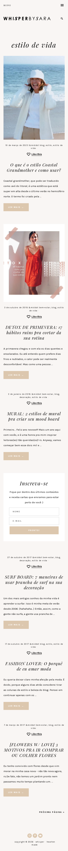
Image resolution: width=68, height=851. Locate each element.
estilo (49, 145)
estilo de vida (39, 397)
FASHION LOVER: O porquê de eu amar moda (33, 666)
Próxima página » (52, 812)
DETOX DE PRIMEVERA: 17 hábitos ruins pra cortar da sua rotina (34, 332)
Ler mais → (16, 207)
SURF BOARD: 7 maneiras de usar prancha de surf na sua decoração (34, 582)
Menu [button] (7, 5)
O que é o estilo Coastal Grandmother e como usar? (34, 167)
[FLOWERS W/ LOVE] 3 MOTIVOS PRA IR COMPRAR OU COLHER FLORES (34, 750)
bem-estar (44, 307)
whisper (27, 18)
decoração (25, 397)
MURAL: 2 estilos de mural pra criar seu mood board (34, 416)
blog (42, 145)
